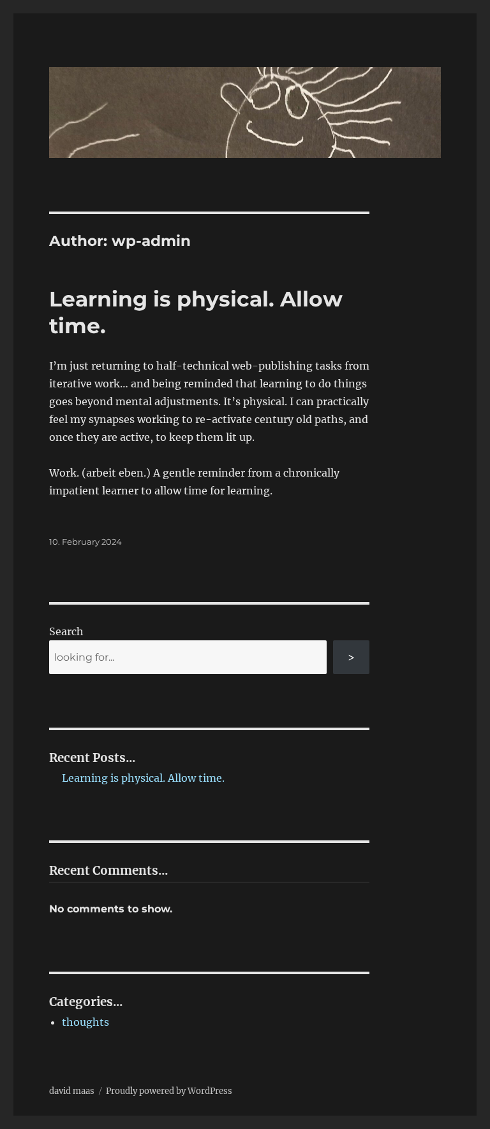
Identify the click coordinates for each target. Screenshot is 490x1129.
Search (66, 631)
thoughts (85, 1022)
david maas (71, 1091)
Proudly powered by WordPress (169, 1091)
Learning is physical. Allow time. (143, 778)
